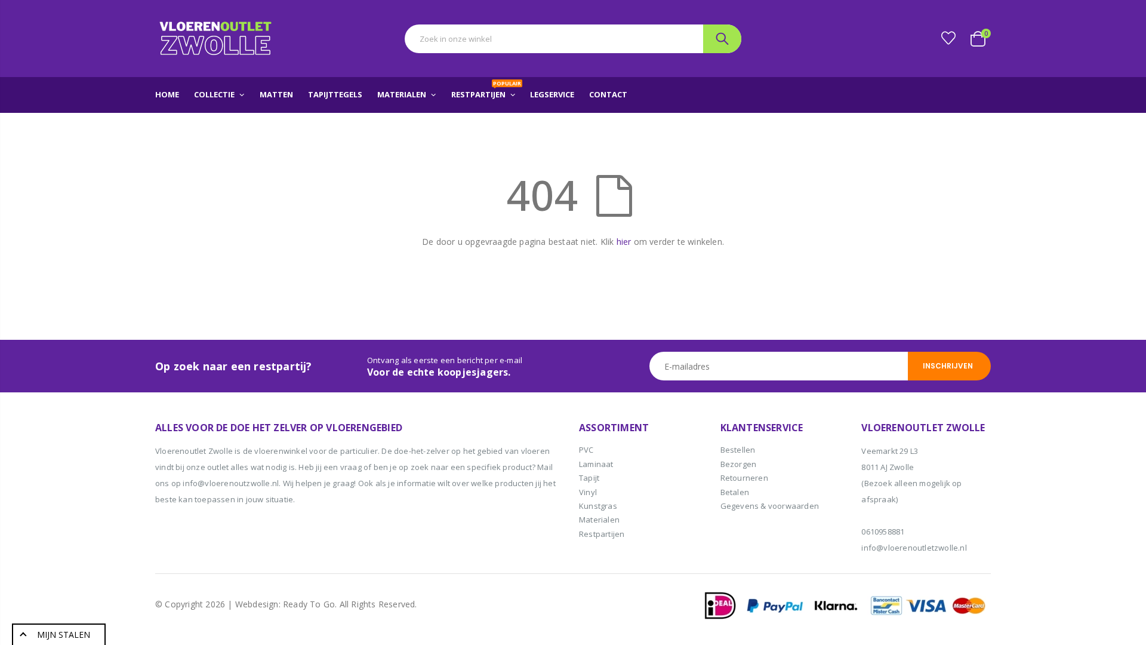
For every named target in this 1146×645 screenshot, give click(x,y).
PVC (586, 449)
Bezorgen (738, 464)
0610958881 (882, 531)
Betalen (734, 492)
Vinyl (588, 492)
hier (624, 241)
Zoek (722, 38)
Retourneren (744, 477)
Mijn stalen (63, 634)
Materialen (599, 519)
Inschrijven (948, 366)
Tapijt (589, 477)
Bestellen (738, 449)
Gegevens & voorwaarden (769, 505)
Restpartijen (601, 534)
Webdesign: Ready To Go (285, 604)
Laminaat (596, 464)
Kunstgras (598, 505)
